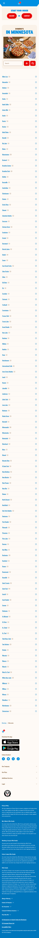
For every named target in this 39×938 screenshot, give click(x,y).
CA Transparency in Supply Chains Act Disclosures (14, 920)
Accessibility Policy (6, 927)
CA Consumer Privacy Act (8, 923)
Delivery (11, 16)
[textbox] (19, 931)
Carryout (27, 16)
